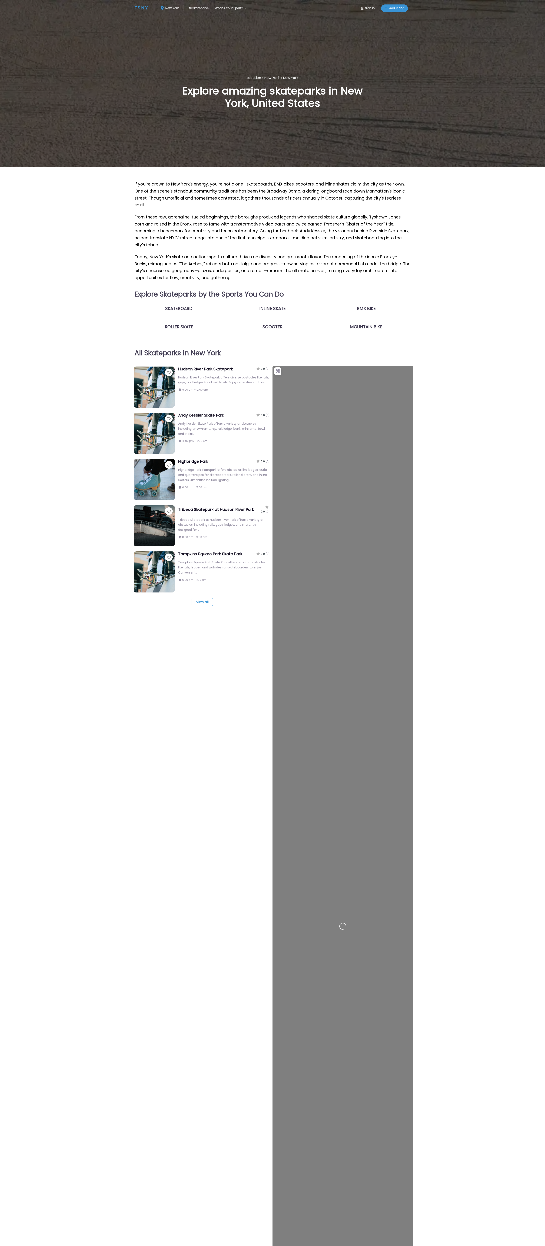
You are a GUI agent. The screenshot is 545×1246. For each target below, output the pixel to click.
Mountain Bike (366, 327)
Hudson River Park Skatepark (205, 369)
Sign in (370, 8)
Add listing (396, 8)
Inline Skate (272, 308)
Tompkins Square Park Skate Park (210, 554)
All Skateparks (198, 8)
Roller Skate (179, 327)
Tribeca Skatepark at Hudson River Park (216, 509)
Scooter (272, 327)
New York (172, 8)
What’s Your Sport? (229, 8)
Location (254, 77)
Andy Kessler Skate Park (201, 415)
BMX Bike (366, 308)
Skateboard (178, 308)
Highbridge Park (193, 461)
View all (202, 601)
